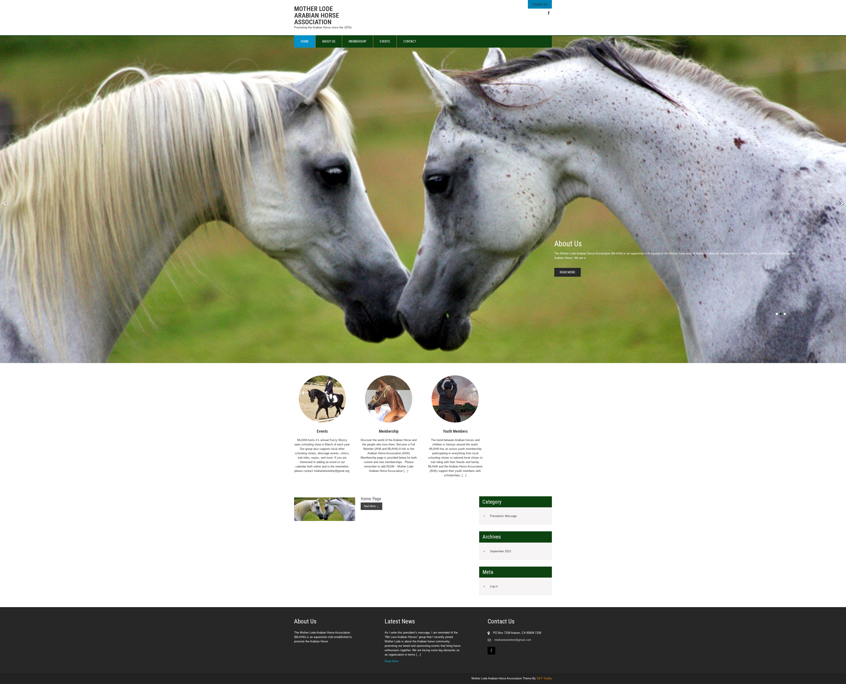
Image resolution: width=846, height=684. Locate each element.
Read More (567, 272)
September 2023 (500, 551)
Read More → (371, 506)
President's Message (503, 516)
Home (305, 41)
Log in (494, 586)
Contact (409, 41)
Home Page (371, 498)
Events (385, 41)
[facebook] (548, 13)
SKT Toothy (544, 678)
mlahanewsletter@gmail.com (512, 639)
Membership (357, 41)
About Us (328, 41)
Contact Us (539, 4)
